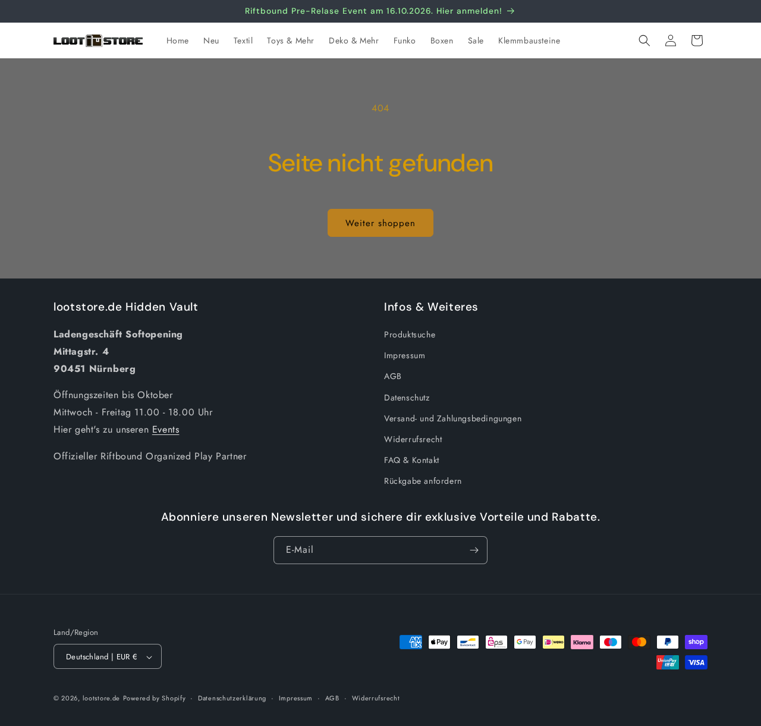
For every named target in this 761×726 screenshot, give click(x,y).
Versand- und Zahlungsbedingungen (452, 418)
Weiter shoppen (380, 223)
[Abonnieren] (474, 550)
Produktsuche (409, 334)
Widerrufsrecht (413, 439)
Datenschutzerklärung (232, 698)
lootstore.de (101, 698)
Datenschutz (407, 397)
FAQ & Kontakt (411, 460)
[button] (644, 40)
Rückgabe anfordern (423, 481)
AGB (393, 377)
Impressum (404, 356)
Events (166, 429)
